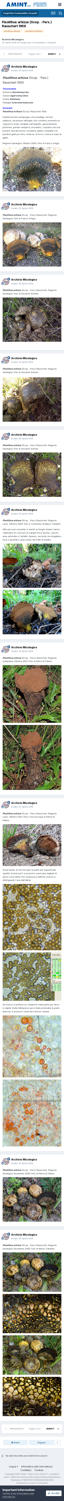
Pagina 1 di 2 (35, 54)
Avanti (52, 54)
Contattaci (26, 1470)
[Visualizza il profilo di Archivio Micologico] (6, 68)
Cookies (38, 1470)
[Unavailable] (32, 319)
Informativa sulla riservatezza (37, 1466)
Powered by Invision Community (32, 1483)
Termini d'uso (9, 1493)
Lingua (13, 1466)
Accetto (55, 1493)
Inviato (22, 70)
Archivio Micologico (13, 39)
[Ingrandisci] (32, 565)
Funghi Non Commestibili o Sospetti (38, 42)
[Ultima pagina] (59, 54)
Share (16, 1442)
